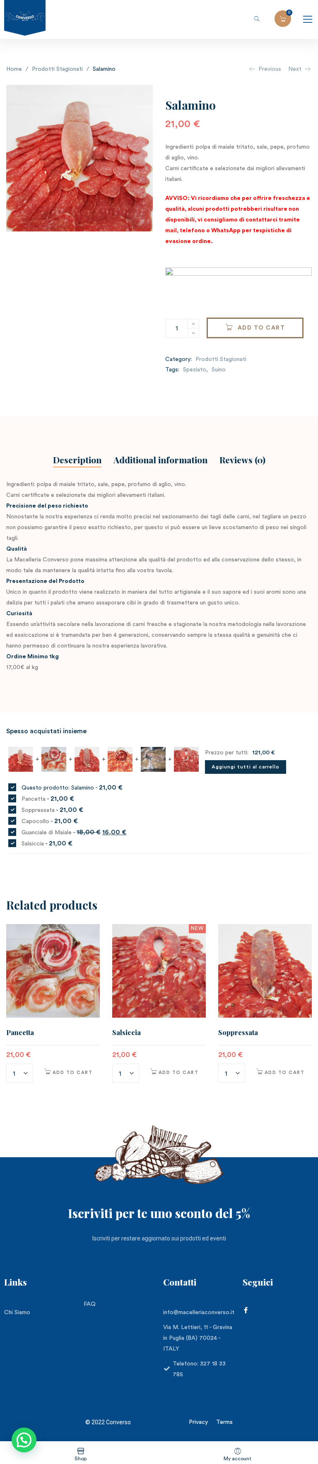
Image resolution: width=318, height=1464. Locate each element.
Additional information (160, 459)
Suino (219, 370)
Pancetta (20, 1032)
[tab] (77, 461)
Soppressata (238, 1032)
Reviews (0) (242, 459)
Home (14, 69)
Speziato (194, 370)
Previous (269, 69)
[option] (53, 1005)
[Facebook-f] (246, 1310)
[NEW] (159, 970)
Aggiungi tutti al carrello (245, 766)
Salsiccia (126, 1032)
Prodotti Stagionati (57, 69)
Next (294, 69)
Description (77, 459)
